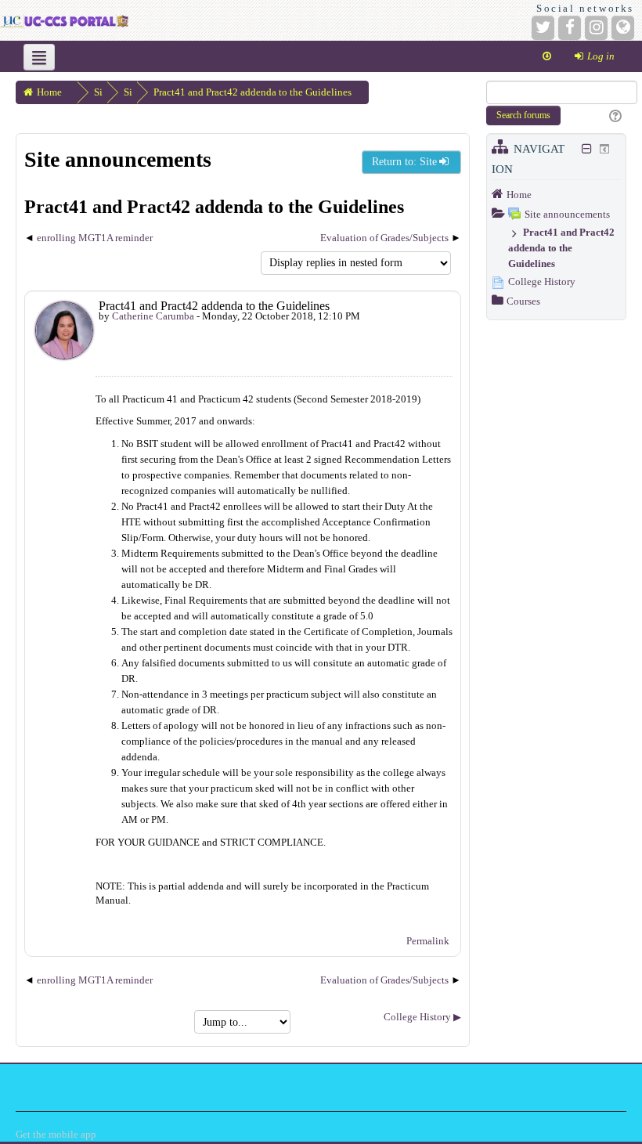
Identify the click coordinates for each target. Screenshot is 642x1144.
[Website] (622, 28)
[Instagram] (596, 28)
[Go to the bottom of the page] (547, 56)
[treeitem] (556, 194)
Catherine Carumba (153, 316)
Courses (523, 301)
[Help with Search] (613, 117)
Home (519, 194)
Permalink (427, 941)
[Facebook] (569, 28)
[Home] (64, 20)
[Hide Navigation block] (587, 149)
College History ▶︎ (422, 1017)
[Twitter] (543, 28)
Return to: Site (404, 162)
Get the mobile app (56, 1134)
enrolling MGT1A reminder (95, 238)
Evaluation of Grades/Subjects (384, 238)
